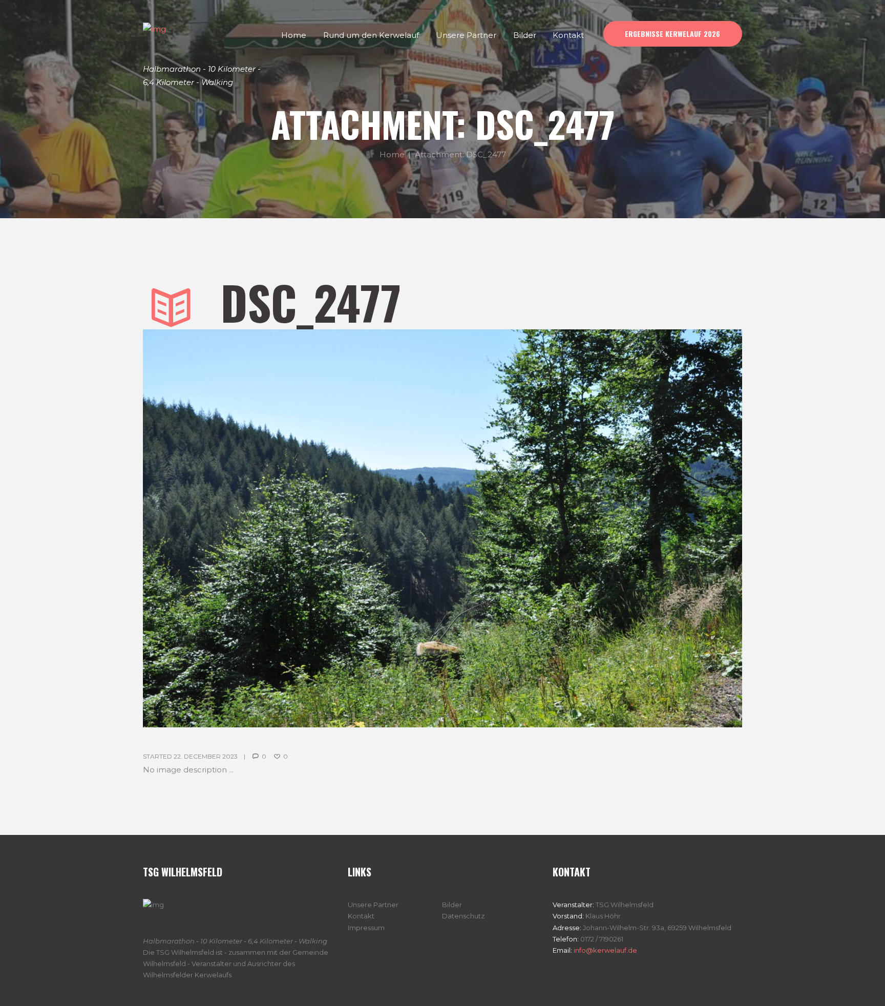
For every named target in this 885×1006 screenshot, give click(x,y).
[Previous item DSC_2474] (292, 529)
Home (392, 154)
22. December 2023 (206, 756)
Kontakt (361, 916)
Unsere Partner (373, 904)
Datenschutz (463, 916)
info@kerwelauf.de (604, 950)
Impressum (366, 928)
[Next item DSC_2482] (592, 529)
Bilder (452, 904)
